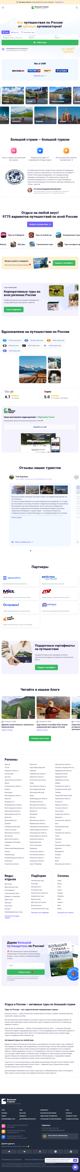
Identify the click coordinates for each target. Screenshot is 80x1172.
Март (59, 899)
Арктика (8, 777)
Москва (32, 817)
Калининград (9, 855)
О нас (67, 1110)
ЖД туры (8, 903)
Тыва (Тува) (59, 811)
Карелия (33, 771)
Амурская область (11, 771)
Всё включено (36, 905)
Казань (7, 851)
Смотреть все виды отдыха (12, 917)
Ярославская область (63, 864)
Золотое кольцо (10, 830)
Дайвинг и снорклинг (12, 896)
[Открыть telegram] (9, 1151)
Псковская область (37, 851)
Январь (60, 893)
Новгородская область (38, 833)
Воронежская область (13, 814)
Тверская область (61, 805)
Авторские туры (29, 32)
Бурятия (8, 799)
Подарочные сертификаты (48, 1116)
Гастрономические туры (40, 909)
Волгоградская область (13, 808)
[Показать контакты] (76, 7)
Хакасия (58, 830)
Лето (59, 887)
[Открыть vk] (24, 1151)
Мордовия (33, 814)
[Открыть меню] (3, 7)
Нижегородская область (39, 830)
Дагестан (8, 817)
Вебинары (23, 1116)
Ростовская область (37, 855)
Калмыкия (8, 861)
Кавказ (7, 845)
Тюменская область (62, 814)
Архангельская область (13, 780)
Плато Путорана (36, 845)
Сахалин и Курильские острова (65, 767)
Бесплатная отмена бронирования (40, 893)
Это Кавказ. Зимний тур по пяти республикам (32, 479)
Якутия (57, 858)
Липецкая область (36, 802)
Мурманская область (37, 823)
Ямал (57, 861)
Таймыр (58, 792)
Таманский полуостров (63, 795)
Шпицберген (59, 851)
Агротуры (34, 884)
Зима (59, 881)
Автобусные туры (37, 881)
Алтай (7, 767)
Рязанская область (37, 858)
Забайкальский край (12, 827)
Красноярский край (37, 792)
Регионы (4, 1113)
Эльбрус (58, 855)
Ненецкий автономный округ (40, 827)
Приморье (33, 848)
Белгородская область (13, 795)
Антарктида (9, 774)
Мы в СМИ (23, 1113)
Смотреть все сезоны (65, 912)
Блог (21, 1110)
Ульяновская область (63, 820)
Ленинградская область (38, 799)
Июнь (59, 909)
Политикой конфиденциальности (16, 978)
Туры (6, 32)
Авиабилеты (44, 1110)
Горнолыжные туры (12, 893)
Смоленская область (62, 786)
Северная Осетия (61, 774)
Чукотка (58, 842)
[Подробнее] (72, 160)
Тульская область (61, 808)
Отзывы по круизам (72, 1119)
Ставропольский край (63, 789)
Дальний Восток (11, 820)
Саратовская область (63, 764)
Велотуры (8, 884)
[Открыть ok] (40, 1151)
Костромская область (38, 786)
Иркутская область (12, 839)
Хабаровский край (61, 827)
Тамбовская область (62, 799)
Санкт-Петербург (36, 864)
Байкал (7, 789)
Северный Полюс (61, 777)
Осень (59, 890)
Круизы (16, 32)
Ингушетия (9, 836)
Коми (32, 783)
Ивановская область (12, 833)
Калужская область (12, 864)
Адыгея (7, 764)
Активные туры (36, 890)
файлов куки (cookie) (62, 1161)
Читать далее (16, 517)
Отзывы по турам (71, 1116)
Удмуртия (58, 817)
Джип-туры (9, 899)
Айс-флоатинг (36, 887)
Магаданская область (38, 805)
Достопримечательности (28, 1119)
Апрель (60, 902)
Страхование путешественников (50, 1119)
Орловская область (37, 839)
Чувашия (58, 839)
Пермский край (35, 842)
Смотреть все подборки (40, 912)
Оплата (4, 1116)
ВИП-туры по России (38, 902)
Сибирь (57, 783)
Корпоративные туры (8, 1119)
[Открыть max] (71, 1151)
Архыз (7, 783)
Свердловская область (63, 771)
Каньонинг (8, 906)
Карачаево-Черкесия (37, 767)
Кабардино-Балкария (12, 842)
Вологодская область (12, 811)
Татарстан (59, 802)
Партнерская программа (48, 1113)
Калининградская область (14, 858)
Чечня (57, 836)
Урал (56, 823)
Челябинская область (63, 833)
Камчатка (33, 764)
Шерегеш (58, 848)
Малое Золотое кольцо (38, 808)
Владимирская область (13, 805)
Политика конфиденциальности (35, 1159)
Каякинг (8, 909)
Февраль (60, 896)
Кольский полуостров (38, 780)
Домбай (8, 823)
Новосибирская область (39, 836)
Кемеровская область (38, 774)
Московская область (37, 820)
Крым (32, 795)
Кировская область (37, 777)
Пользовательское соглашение (12, 1159)
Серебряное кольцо (62, 780)
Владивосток (9, 802)
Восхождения (10, 890)
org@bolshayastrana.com (56, 1130)
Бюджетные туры (37, 896)
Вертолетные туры (11, 887)
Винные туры (36, 899)
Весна (59, 884)
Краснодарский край (37, 789)
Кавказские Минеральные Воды (15, 848)
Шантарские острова (62, 845)
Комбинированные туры (13, 912)
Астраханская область (13, 786)
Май (59, 905)
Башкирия (8, 792)
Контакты (69, 1113)
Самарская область (37, 861)
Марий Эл (33, 811)
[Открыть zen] (55, 1151)
